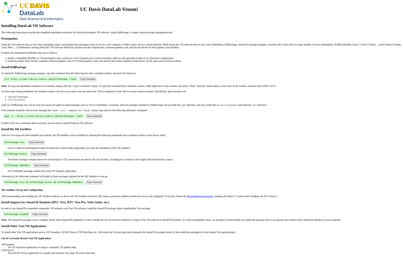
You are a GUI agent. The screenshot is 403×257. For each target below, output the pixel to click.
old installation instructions (200, 196)
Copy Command (87, 79)
